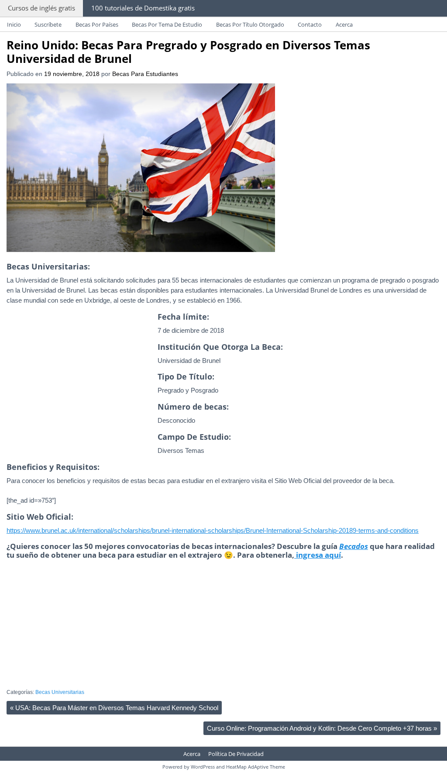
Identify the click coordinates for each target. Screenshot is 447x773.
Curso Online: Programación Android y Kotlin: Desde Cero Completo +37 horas (322, 728)
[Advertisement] (80, 393)
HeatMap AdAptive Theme (255, 766)
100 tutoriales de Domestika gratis (143, 7)
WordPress (203, 766)
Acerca (344, 24)
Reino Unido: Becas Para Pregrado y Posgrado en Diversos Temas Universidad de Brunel (188, 51)
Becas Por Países (97, 24)
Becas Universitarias (59, 692)
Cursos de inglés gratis (41, 7)
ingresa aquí (317, 555)
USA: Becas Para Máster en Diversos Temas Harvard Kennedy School (114, 707)
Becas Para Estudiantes (145, 74)
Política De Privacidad (236, 754)
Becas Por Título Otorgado (250, 24)
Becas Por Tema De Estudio (167, 24)
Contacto (310, 24)
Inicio (14, 24)
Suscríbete (48, 24)
